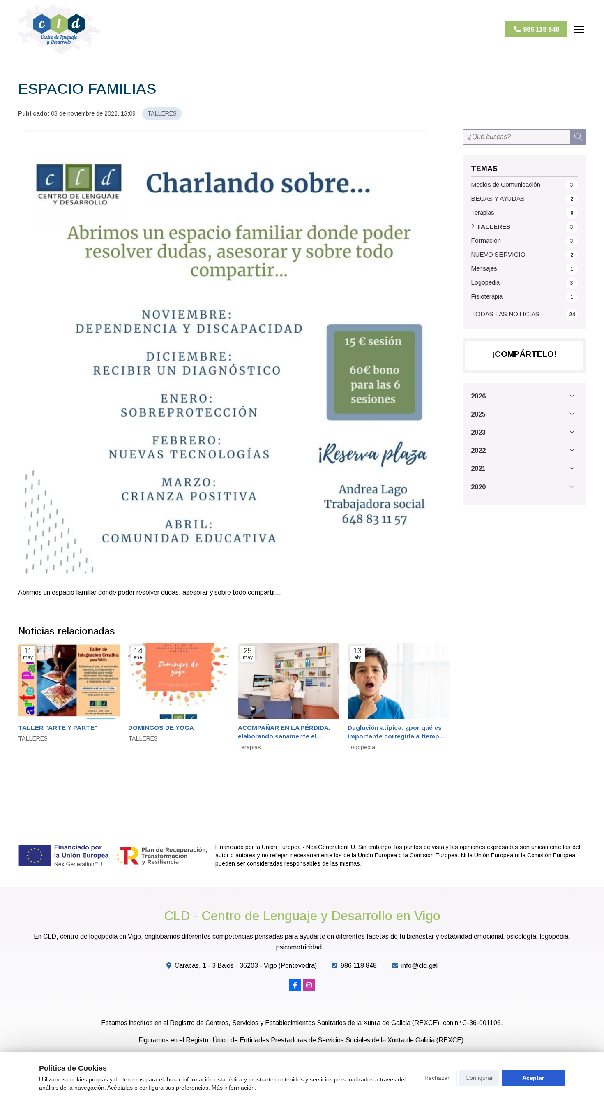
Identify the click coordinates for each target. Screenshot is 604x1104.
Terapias (249, 747)
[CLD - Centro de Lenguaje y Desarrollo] (59, 29)
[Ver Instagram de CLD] (309, 985)
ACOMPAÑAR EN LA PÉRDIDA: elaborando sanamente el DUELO (284, 732)
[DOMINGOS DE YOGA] (179, 681)
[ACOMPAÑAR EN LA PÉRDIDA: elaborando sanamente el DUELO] (288, 681)
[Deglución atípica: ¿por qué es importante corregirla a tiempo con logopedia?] (398, 681)
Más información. (234, 1087)
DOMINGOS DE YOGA (161, 727)
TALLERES (162, 113)
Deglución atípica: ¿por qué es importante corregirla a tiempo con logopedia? (395, 732)
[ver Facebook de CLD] (295, 985)
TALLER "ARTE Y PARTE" (57, 727)
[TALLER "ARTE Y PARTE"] (69, 681)
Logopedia (361, 747)
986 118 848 (359, 965)
